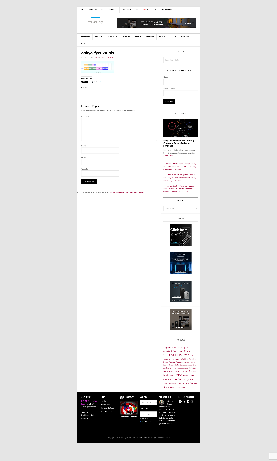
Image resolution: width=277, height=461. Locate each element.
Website (84, 169)
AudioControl (168, 351)
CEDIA (168, 355)
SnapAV (179, 383)
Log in (103, 401)
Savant (192, 379)
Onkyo (179, 375)
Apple (184, 347)
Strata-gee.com (95, 22)
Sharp (166, 383)
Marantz (185, 371)
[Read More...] (168, 156)
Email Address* (169, 89)
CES (191, 355)
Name (84, 146)
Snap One (185, 383)
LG (181, 371)
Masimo (192, 371)
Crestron (193, 359)
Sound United (177, 387)
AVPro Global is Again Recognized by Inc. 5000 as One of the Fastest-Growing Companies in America (179, 166)
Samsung (183, 379)
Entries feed (105, 405)
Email (84, 157)
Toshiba (194, 388)
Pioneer (175, 379)
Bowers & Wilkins (184, 351)
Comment (85, 116)
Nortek (166, 375)
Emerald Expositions (177, 362)
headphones (188, 365)
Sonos (193, 383)
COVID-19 (184, 359)
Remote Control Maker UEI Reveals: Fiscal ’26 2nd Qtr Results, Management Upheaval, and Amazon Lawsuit (179, 189)
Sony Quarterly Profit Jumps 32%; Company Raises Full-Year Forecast (180, 143)
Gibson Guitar (174, 365)
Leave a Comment (107, 57)
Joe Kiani (176, 371)
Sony (166, 387)
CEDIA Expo (181, 355)
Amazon (177, 348)
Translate (147, 421)
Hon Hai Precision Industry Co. (180, 368)
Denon (165, 362)
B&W (175, 351)
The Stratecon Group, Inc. (141, 438)
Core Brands (175, 359)
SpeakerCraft (187, 388)
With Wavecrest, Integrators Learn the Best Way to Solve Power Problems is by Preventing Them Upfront (179, 178)
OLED (172, 375)
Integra (170, 371)
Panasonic (186, 375)
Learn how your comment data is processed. (126, 192)
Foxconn (187, 362)
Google (182, 365)
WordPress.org (107, 411)
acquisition (168, 347)
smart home (172, 383)
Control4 (166, 359)
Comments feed (107, 408)
